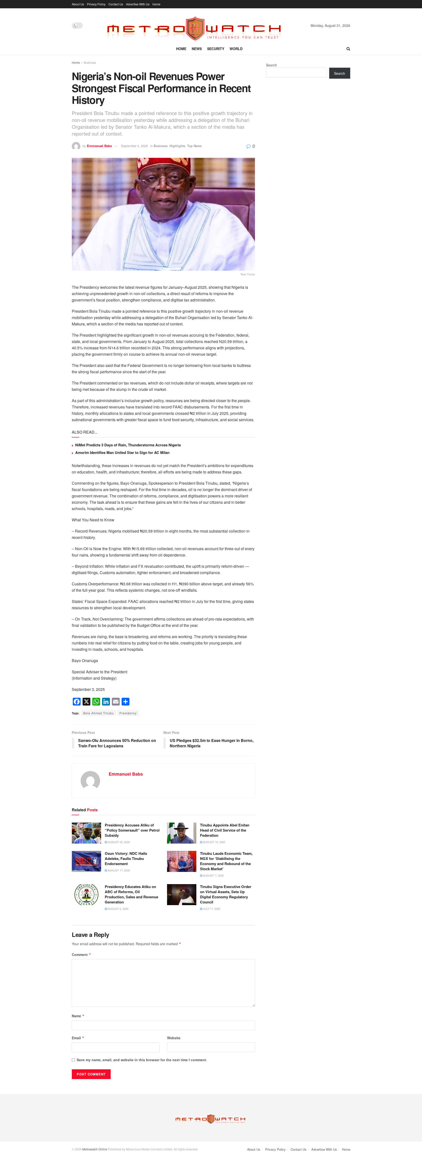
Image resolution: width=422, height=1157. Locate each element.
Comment (81, 954)
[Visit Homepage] (197, 25)
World (236, 48)
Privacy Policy (96, 4)
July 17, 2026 (211, 909)
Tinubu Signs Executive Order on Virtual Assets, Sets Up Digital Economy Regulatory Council (225, 894)
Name (78, 1015)
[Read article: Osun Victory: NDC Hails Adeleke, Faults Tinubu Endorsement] (86, 861)
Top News (194, 145)
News (197, 48)
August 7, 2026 (213, 875)
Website (173, 1037)
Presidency (128, 713)
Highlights (177, 145)
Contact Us (115, 4)
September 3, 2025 (134, 145)
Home (156, 4)
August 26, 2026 (118, 842)
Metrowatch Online (94, 1149)
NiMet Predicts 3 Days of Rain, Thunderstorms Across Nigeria (128, 445)
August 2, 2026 (117, 909)
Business (90, 62)
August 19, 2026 (213, 842)
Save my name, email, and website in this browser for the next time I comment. (142, 1059)
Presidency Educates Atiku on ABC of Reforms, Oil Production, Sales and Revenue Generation (131, 894)
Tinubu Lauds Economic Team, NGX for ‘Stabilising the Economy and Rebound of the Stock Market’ (226, 861)
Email (78, 1037)
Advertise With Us (137, 4)
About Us (78, 4)
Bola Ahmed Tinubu (98, 713)
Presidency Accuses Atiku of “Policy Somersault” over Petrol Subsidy (132, 830)
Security (215, 48)
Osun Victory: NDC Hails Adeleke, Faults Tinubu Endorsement (126, 858)
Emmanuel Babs (99, 145)
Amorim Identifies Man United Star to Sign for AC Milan (122, 452)
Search (271, 65)
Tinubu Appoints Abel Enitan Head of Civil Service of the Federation (224, 830)
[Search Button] (348, 49)
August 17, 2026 (118, 870)
